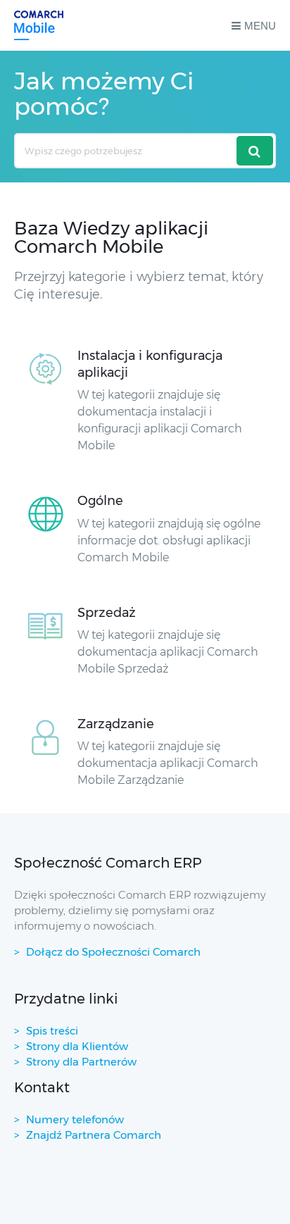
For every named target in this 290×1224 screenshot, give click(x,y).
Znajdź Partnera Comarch (93, 1135)
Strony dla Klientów (77, 1046)
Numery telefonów (75, 1119)
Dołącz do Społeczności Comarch (113, 951)
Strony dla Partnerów (81, 1061)
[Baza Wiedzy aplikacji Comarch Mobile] (38, 25)
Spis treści (52, 1030)
